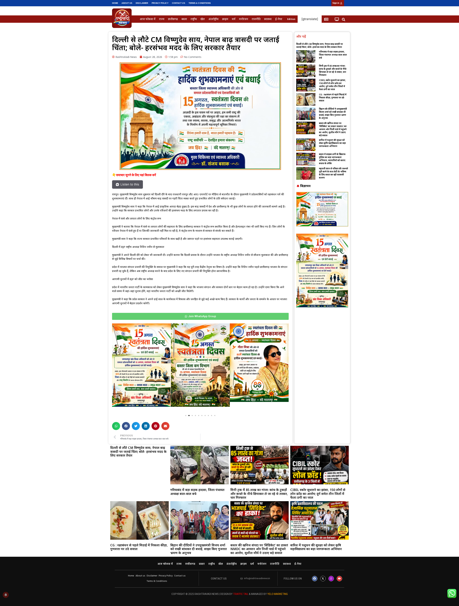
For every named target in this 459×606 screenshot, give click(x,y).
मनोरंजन (243, 19)
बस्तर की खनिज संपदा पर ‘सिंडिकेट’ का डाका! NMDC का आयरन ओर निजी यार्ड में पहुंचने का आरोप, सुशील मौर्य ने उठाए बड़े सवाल (333, 129)
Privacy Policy (160, 3)
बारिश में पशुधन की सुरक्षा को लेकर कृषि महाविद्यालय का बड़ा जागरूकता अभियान (332, 143)
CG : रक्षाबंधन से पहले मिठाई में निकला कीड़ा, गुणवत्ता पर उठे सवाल (332, 97)
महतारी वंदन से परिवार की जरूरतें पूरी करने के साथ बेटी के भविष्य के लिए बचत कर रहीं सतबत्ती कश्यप (333, 173)
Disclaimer (142, 3)
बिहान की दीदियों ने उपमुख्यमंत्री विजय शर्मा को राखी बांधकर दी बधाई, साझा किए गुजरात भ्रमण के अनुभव (333, 113)
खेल (202, 19)
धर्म (233, 19)
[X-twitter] (323, 578)
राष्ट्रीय (194, 19)
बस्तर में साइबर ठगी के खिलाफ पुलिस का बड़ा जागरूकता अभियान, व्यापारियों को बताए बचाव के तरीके (332, 159)
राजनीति (256, 19)
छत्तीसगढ (173, 19)
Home (115, 3)
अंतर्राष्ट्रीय (213, 19)
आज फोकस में (147, 19)
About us (127, 3)
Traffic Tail (240, 594)
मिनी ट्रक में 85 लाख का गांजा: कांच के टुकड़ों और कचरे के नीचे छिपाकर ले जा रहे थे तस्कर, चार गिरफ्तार (332, 70)
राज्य (161, 19)
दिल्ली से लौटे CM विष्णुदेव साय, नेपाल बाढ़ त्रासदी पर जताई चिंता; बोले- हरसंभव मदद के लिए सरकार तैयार (319, 45)
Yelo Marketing (277, 594)
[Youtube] (339, 578)
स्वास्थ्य (268, 19)
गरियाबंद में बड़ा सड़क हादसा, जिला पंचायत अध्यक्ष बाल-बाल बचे (333, 54)
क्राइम (225, 19)
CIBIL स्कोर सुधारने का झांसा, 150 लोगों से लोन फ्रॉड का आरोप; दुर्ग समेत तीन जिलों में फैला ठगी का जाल (332, 85)
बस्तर (184, 19)
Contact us (178, 3)
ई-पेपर (278, 19)
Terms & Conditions (200, 3)
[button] (344, 19)
